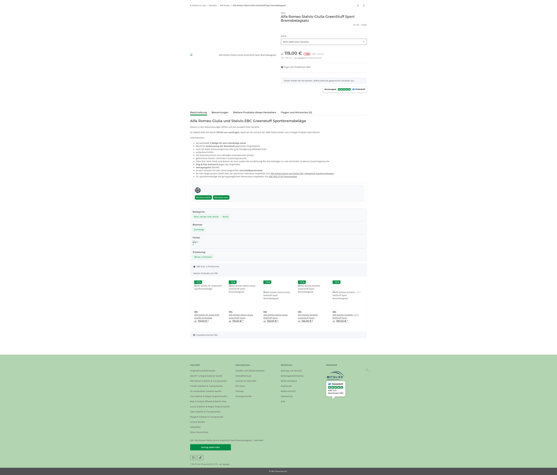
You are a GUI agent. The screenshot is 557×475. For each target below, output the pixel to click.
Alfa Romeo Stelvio (203, 197)
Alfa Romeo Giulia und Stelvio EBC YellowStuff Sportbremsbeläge (302, 173)
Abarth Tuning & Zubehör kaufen (206, 375)
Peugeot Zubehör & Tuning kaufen (207, 416)
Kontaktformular (244, 375)
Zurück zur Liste (199, 5)
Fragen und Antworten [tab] (296, 112)
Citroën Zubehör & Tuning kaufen (206, 386)
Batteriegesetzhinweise (292, 375)
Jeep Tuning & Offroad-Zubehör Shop (208, 401)
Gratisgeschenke (244, 396)
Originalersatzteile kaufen (202, 370)
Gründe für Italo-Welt (246, 381)
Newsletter (195, 427)
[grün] (195, 243)
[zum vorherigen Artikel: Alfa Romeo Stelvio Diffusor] (358, 5)
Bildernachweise (289, 381)
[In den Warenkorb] (192, 10)
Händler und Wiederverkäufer (250, 370)
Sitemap (240, 391)
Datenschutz (287, 396)
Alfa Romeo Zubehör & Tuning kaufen (208, 381)
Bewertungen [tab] (220, 112)
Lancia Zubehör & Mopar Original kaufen (210, 406)
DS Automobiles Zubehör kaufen (206, 391)
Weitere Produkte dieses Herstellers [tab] (254, 112)
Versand (301, 57)
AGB (283, 401)
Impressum (286, 386)
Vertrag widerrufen (210, 447)
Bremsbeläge (199, 230)
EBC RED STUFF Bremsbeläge (283, 176)
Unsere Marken (197, 422)
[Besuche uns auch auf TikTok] (200, 457)
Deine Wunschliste (199, 432)
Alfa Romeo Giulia (221, 197)
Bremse (225, 217)
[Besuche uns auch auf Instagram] (193, 457)
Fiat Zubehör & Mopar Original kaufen (208, 396)
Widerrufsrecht (288, 391)
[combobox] (324, 42)
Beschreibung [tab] (198, 112)
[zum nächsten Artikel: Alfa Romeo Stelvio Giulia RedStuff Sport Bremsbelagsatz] (364, 5)
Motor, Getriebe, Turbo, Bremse (206, 217)
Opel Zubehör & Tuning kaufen (205, 411)
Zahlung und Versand (291, 370)
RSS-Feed (240, 386)
